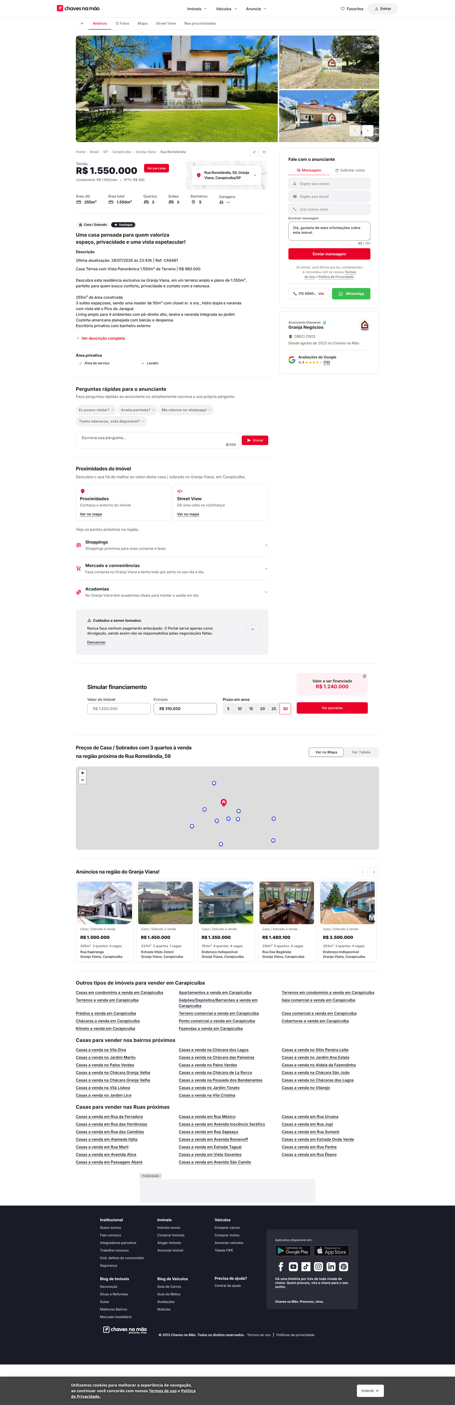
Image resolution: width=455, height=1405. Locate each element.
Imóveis (194, 8)
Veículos (223, 8)
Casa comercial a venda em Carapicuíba (319, 1013)
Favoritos (355, 8)
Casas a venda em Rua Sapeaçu (208, 1131)
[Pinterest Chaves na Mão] (343, 1267)
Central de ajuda (228, 1285)
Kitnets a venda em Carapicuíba (105, 1028)
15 (251, 708)
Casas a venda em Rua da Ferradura (109, 1116)
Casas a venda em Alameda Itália (106, 1139)
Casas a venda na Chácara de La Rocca (215, 1072)
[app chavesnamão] (293, 1250)
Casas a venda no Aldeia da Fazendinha (319, 1065)
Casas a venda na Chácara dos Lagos (214, 1049)
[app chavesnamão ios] (332, 1250)
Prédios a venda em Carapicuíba (106, 1013)
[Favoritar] (264, 152)
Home (80, 152)
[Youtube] (293, 1267)
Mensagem (311, 170)
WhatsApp (355, 294)
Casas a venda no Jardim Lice (104, 1095)
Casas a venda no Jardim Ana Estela (315, 1057)
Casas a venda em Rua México (207, 1116)
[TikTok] (306, 1267)
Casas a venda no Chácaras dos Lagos (318, 1080)
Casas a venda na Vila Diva (101, 1049)
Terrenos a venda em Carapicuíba (107, 1000)
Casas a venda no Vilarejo (306, 1087)
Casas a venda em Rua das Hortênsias (111, 1124)
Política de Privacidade (335, 277)
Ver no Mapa (326, 752)
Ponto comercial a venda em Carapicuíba (217, 1020)
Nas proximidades (200, 23)
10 (240, 708)
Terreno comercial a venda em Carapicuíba (219, 1013)
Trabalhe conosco (114, 1250)
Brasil (94, 152)
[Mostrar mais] (253, 629)
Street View (166, 23)
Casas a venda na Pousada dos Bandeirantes (220, 1080)
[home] (123, 1330)
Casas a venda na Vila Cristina (207, 1095)
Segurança (108, 1265)
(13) (326, 362)
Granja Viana (146, 152)
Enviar (258, 440)
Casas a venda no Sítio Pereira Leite (315, 1049)
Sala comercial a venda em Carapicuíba (318, 1000)
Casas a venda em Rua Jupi (307, 1124)
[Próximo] (367, 130)
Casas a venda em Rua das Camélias (110, 1131)
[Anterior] (355, 130)
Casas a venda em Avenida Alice (106, 1154)
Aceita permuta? (135, 410)
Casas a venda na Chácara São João (316, 1072)
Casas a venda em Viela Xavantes (210, 1154)
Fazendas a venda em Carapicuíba (211, 1028)
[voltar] (82, 24)
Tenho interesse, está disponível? (109, 421)
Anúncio (100, 23)
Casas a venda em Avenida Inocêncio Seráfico (222, 1124)
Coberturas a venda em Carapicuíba (315, 1020)
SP (105, 152)
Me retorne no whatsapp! (184, 410)
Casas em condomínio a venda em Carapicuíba (119, 992)
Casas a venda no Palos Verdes (105, 1065)
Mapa (142, 23)
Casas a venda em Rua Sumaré (310, 1131)
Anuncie (253, 8)
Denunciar (96, 642)
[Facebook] (281, 1267)
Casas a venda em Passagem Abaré (109, 1162)
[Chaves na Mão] (78, 9)
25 (274, 708)
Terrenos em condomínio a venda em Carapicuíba (328, 992)
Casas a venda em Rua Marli (102, 1146)
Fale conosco (110, 1235)
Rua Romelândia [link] (173, 152)
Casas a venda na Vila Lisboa (103, 1087)
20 (262, 708)
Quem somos (110, 1227)
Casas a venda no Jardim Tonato (209, 1087)
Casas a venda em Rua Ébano (309, 1154)
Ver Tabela (361, 752)
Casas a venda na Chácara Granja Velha (113, 1072)
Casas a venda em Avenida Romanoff (213, 1139)
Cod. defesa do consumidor (122, 1258)
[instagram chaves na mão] (318, 1267)
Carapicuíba (121, 152)
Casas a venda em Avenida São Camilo (215, 1162)
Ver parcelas (156, 168)
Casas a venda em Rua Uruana (310, 1116)
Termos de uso (259, 1335)
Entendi (368, 1390)
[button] (224, 803)
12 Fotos (122, 23)
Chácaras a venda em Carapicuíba (108, 1020)
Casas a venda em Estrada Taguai (210, 1146)
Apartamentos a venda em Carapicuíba (215, 992)
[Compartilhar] (254, 152)
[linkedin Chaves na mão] (331, 1267)
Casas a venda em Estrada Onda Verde (318, 1139)
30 (285, 708)
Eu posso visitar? (94, 410)
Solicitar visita (352, 170)
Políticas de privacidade (295, 1335)
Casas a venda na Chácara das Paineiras (216, 1057)
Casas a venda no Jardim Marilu (106, 1057)
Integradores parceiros (118, 1243)
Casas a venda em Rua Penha (309, 1146)
